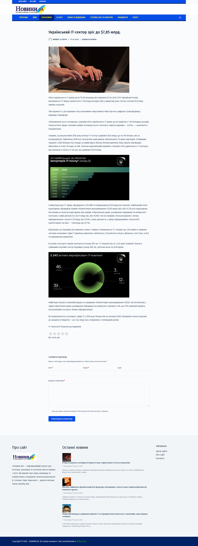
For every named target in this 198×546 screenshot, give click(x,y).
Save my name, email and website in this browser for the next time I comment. (80, 411)
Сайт (119, 368)
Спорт (135, 17)
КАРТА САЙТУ (22, 1)
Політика (23, 17)
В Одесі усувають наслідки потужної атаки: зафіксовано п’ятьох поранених (96, 463)
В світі (60, 17)
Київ (35, 17)
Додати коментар (56, 380)
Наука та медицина (76, 17)
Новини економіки (89, 39)
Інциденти (123, 17)
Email (86, 368)
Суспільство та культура (101, 17)
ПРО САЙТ (33, 1)
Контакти (42, 1)
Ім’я (50, 368)
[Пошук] (180, 18)
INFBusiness (81, 541)
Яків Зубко (68, 466)
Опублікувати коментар (61, 419)
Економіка (47, 17)
